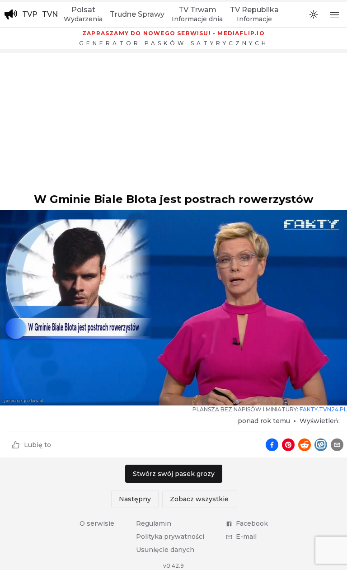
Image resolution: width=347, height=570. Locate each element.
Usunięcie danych (165, 550)
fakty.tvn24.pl (323, 409)
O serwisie (97, 523)
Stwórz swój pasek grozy (174, 474)
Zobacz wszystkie (199, 499)
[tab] (83, 14)
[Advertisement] (173, 120)
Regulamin (153, 523)
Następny (135, 499)
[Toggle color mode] (313, 14)
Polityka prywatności (170, 536)
